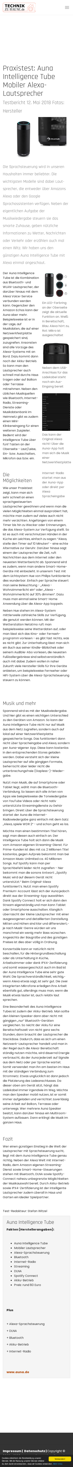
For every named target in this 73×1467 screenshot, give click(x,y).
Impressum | (13, 1451)
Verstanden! (60, 1458)
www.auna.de (18, 1372)
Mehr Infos (57, 1463)
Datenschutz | (35, 1451)
